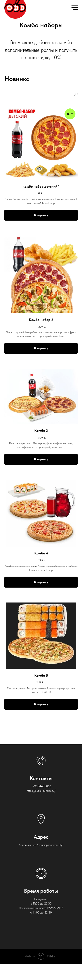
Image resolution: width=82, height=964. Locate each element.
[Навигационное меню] (75, 7)
